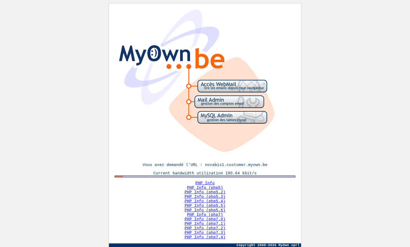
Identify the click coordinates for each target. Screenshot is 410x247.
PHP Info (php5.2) (205, 192)
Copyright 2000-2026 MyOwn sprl (268, 245)
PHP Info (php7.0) (205, 219)
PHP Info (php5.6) (205, 210)
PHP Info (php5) (205, 187)
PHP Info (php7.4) (205, 237)
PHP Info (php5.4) (205, 201)
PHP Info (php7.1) (205, 223)
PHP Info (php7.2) (205, 228)
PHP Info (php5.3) (205, 196)
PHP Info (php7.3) (205, 232)
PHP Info (205, 183)
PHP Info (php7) (205, 214)
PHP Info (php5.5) (205, 205)
